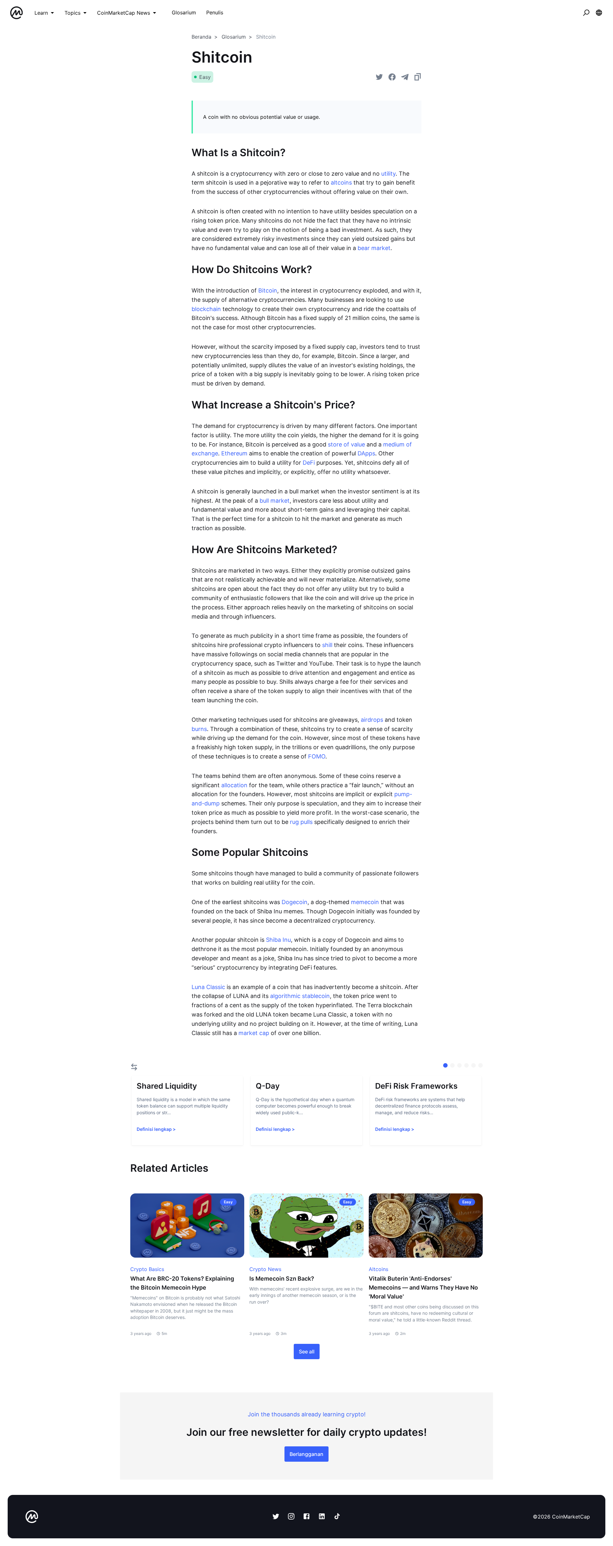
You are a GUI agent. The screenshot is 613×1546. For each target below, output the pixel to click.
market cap (253, 1033)
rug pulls (301, 822)
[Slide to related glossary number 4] (473, 1065)
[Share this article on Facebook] (392, 77)
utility (388, 173)
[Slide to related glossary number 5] (480, 1065)
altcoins (341, 182)
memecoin (365, 902)
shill (327, 645)
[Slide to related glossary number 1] (452, 1065)
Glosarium (234, 37)
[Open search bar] (586, 12)
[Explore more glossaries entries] (134, 1067)
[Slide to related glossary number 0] (445, 1065)
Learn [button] (41, 12)
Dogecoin (294, 902)
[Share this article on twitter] (379, 77)
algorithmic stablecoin (300, 996)
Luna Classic (208, 987)
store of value (346, 444)
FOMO (316, 756)
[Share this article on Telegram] (405, 77)
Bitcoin (267, 290)
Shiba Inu (278, 939)
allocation (234, 785)
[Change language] (599, 12)
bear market (374, 248)
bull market (275, 500)
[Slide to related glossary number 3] (466, 1065)
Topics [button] (72, 12)
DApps (366, 453)
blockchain (206, 309)
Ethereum (234, 453)
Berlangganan (306, 1454)
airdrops (372, 719)
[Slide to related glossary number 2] (459, 1065)
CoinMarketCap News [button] (123, 12)
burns (199, 729)
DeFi (309, 462)
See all (306, 1351)
